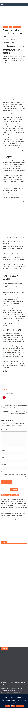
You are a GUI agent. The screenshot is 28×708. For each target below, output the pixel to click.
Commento (5, 430)
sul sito (19, 137)
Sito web (3, 464)
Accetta (7, 705)
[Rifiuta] (26, 701)
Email (3, 457)
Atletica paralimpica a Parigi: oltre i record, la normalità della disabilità (13, 412)
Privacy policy (20, 705)
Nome (3, 450)
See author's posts (9, 393)
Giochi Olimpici (17, 26)
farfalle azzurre (9, 350)
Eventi (10, 26)
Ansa (9, 509)
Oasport (20, 519)
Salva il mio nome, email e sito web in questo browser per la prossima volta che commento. (14, 476)
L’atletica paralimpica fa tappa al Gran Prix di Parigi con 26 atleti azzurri (15, 407)
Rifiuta (12, 705)
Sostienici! (14, 489)
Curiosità (5, 26)
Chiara (13, 39)
